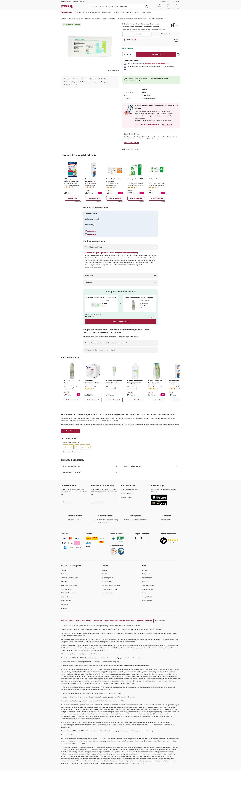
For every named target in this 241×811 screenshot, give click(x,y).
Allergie (63, 570)
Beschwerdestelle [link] (148, 585)
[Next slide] (176, 383)
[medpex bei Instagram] (140, 538)
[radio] (125, 40)
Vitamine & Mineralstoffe (69, 585)
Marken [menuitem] (137, 12)
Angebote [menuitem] (147, 12)
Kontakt (104, 570)
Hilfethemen (176, 1)
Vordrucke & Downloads (109, 589)
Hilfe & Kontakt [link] (126, 493)
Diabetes (64, 574)
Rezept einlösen (107, 581)
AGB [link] (83, 621)
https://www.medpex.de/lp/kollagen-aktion (129, 731)
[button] (147, 124)
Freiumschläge (147, 574)
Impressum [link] (130, 621)
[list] (90, 46)
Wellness (64, 608)
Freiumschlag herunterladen (111, 585)
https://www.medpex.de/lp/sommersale (130, 658)
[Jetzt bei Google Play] (164, 503)
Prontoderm (146, 95)
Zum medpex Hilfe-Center (129, 489)
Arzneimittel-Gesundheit (76, 18)
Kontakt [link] (144, 593)
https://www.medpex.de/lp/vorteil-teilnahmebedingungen (129, 665)
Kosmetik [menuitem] (116, 12)
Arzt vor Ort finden (167, 124)
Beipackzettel (91, 231)
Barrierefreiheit (147, 601)
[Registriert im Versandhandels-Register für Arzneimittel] (120, 539)
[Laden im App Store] (164, 497)
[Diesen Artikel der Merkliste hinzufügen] (178, 54)
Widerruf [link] (89, 621)
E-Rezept (145, 570)
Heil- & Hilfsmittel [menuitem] (127, 12)
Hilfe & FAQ (145, 581)
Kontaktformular (126, 497)
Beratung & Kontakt (165, 1)
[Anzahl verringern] (124, 54)
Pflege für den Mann (67, 593)
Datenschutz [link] (98, 621)
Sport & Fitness (66, 601)
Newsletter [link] (105, 574)
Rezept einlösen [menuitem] (66, 12)
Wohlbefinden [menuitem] (106, 12)
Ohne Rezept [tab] (136, 34)
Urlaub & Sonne (66, 597)
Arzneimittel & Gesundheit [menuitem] (91, 12)
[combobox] (119, 6)
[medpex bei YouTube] (144, 538)
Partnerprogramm (107, 593)
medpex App (83, 1)
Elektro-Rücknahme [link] (111, 621)
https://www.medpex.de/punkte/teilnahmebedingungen (115, 697)
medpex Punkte (147, 597)
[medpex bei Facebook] (136, 538)
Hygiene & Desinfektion (109, 18)
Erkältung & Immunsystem (92, 18)
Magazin (75, 1)
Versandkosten (147, 578)
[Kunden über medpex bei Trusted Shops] (170, 541)
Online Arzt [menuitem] (77, 12)
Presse (78, 621)
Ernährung (64, 581)
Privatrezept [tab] (165, 34)
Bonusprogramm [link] (66, 1)
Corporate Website (67, 621)
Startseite (63, 18)
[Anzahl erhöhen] (130, 54)
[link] (113, 551)
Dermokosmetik (66, 589)
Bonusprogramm (107, 578)
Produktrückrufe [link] (147, 589)
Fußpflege (64, 604)
